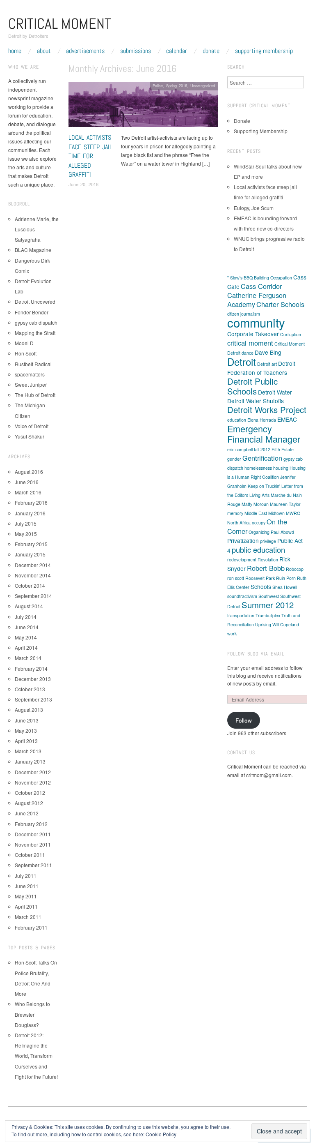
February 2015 (31, 543)
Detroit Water (275, 392)
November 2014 (33, 575)
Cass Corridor (261, 286)
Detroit (241, 361)
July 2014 (26, 616)
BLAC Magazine (33, 249)
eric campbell (240, 449)
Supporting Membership (264, 51)
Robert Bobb (266, 568)
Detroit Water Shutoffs (255, 401)
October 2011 (30, 854)
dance (247, 353)
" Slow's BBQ (240, 278)
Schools (261, 586)
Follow (243, 720)
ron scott (235, 578)
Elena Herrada (261, 420)
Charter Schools (280, 304)
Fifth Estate (283, 449)
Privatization (243, 540)
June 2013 (27, 720)
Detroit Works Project (266, 409)
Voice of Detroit (31, 425)
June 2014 (27, 626)
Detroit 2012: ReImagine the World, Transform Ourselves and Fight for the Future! (36, 1056)
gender (234, 459)
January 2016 (30, 513)
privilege (268, 541)
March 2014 (28, 657)
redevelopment (241, 559)
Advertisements (85, 51)
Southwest (268, 596)
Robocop (295, 569)
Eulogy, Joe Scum (254, 207)
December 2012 (33, 772)
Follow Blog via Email (255, 654)
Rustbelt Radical (33, 363)
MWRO (293, 513)
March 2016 (28, 492)
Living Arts (259, 495)
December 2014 (33, 564)
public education (258, 549)
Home (14, 51)
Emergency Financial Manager (263, 433)
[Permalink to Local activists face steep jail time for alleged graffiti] (143, 106)
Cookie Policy (161, 1134)
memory (235, 513)
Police (158, 85)
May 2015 (26, 533)
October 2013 (30, 688)
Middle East (255, 513)
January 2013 (30, 761)
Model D (24, 342)
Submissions (135, 51)
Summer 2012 (268, 605)
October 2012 (30, 792)
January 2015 (30, 554)
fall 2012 (262, 449)
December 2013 (33, 678)
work (232, 633)
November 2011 (33, 844)
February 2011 (31, 927)
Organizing (259, 532)
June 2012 (27, 813)
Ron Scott (26, 353)
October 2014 (30, 585)
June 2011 (27, 885)
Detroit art (267, 364)
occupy (258, 522)
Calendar (176, 51)
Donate (211, 51)
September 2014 (33, 595)
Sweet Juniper (31, 384)
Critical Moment (59, 23)
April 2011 (26, 906)
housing (280, 468)
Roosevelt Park (260, 578)
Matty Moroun (255, 504)
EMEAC (287, 419)
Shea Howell (284, 587)
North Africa (239, 522)
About (44, 51)
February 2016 (31, 502)
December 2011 (33, 834)
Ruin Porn (286, 578)
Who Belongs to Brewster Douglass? (32, 1014)
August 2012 (29, 802)
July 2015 (26, 523)
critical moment (250, 343)
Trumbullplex (268, 615)
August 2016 (29, 471)
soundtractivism (242, 596)
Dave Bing (268, 352)
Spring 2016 (176, 85)
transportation (240, 615)
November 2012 (33, 782)
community (256, 322)
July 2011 (26, 875)
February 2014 (31, 668)
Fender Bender (31, 312)
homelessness (258, 468)
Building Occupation (273, 278)
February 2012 (31, 823)
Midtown (276, 513)
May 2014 (26, 637)
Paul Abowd (282, 532)
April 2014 (26, 647)
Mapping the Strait (35, 332)
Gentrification (262, 458)
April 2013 (26, 740)
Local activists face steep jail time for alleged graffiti (90, 156)
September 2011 (33, 864)
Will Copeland (285, 624)
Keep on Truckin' (264, 486)
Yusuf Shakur (29, 436)
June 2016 (27, 481)
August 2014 (29, 605)
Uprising (263, 624)
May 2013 (26, 730)
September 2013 (33, 699)
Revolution (268, 559)
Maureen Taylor (285, 504)
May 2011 (26, 896)
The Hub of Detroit (35, 394)
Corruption (290, 334)
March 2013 (28, 751)
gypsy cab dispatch (36, 322)
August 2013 (29, 709)
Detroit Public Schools (252, 386)
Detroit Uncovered (35, 301)
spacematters (30, 374)
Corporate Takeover (253, 334)
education (236, 420)
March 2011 (28, 916)
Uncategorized (202, 85)
